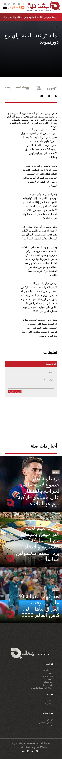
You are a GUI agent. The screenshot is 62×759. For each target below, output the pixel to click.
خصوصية (31, 743)
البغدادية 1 (49, 701)
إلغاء (11, 391)
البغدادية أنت (48, 682)
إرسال (18, 391)
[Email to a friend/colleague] (42, 96)
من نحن (50, 719)
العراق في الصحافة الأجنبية (42, 688)
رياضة (50, 679)
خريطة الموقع (18, 743)
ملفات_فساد (47, 685)
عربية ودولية (48, 676)
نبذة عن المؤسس (46, 722)
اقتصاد (50, 673)
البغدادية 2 (49, 703)
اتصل (51, 725)
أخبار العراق (48, 670)
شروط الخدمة (43, 743)
